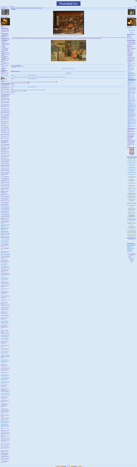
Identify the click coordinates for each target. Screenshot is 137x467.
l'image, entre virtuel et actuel (5, 153)
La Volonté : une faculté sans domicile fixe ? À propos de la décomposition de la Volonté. (131, 219)
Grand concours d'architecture (130, 46)
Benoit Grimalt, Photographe (131, 244)
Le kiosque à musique (131, 133)
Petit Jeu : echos (130, 130)
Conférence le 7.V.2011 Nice (131, 191)
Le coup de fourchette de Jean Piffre (5, 55)
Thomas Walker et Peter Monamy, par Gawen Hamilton (131, 83)
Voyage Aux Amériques (131, 140)
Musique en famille (131, 67)
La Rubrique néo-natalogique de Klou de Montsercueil (4, 71)
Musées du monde (131, 49)
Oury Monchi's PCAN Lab (130, 247)
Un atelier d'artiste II (131, 69)
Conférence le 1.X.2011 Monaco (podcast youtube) (5, 336)
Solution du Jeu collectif (131, 57)
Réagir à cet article (68, 73)
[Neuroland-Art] (68, 5)
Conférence (2, 421)
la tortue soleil (129, 250)
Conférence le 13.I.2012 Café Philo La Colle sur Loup (5, 382)
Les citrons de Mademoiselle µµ (129, 55)
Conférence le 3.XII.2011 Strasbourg (5, 375)
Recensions (3, 45)
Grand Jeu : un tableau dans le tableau (131, 60)
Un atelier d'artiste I (131, 68)
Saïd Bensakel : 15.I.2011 (131, 172)
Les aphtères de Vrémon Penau (5, 64)
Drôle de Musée (130, 53)
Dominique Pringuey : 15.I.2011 (131, 167)
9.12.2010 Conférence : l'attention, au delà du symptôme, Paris (5, 234)
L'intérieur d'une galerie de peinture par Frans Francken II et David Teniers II (132, 115)
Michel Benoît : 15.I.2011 (132, 165)
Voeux (129, 145)
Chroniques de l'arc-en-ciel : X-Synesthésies (5, 40)
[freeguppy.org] (63, 466)
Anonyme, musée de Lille (131, 92)
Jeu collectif (130, 56)
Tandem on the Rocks (131, 41)
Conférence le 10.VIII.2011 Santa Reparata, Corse (5, 322)
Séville (8, 209)
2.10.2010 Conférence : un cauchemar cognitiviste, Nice (5, 225)
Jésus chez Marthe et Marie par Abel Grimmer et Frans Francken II (132, 107)
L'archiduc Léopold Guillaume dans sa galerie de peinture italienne (132, 73)
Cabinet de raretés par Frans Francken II (131, 111)
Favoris (129, 36)
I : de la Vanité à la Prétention (5, 186)
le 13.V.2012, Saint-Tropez (5, 426)
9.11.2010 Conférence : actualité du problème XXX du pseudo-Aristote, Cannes (5, 228)
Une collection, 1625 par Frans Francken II (131, 103)
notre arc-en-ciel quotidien (132, 48)
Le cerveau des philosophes (3, 68)
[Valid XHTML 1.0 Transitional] (57, 466)
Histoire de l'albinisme (5, 48)
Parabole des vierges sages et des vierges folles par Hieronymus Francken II (132, 110)
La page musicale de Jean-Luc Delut (4, 57)
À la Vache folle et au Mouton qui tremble (130, 136)
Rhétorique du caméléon (5, 30)
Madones (129, 50)
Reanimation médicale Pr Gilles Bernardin (130, 249)
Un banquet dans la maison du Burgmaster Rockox (132, 105)
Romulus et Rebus (131, 58)
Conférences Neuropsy (5, 43)
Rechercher (131, 32)
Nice (4, 240)
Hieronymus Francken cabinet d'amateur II (131, 79)
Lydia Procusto (4, 62)
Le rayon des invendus (5, 65)
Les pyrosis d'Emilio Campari (4, 51)
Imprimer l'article (71, 68)
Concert (129, 70)
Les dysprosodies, (3, 206)
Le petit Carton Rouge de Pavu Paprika (5, 53)
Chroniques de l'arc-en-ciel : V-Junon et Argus (5, 34)
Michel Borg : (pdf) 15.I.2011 (132, 170)
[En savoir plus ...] (74, 466)
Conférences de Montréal (5, 44)
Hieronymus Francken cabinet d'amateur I (131, 78)
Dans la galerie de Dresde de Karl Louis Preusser (132, 119)
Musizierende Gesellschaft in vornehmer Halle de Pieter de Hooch (132, 123)
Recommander (130, 37)
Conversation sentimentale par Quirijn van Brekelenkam (132, 89)
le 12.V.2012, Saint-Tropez (5, 422)
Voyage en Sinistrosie (131, 141)
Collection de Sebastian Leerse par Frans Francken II (132, 100)
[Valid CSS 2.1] (79, 466)
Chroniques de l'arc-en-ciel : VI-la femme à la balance (5, 36)
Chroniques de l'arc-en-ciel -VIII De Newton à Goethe (5, 38)
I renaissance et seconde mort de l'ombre (5, 208)
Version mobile (130, 38)
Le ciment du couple (131, 144)
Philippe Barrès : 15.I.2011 (131, 163)
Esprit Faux (130, 139)
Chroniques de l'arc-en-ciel (5, 32)
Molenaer (129, 90)
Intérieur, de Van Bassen (131, 91)
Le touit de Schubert (5, 49)
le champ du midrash (130, 251)
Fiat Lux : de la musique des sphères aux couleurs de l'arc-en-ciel (5, 146)
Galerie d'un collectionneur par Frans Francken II (132, 113)
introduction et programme (132, 159)
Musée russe (130, 71)
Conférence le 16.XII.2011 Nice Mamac (5, 378)
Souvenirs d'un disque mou (5, 73)
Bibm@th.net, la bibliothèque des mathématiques (131, 246)
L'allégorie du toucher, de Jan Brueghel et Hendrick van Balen (131, 76)
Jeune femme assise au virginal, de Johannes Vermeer (131, 66)
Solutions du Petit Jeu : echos (131, 132)
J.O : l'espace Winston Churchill (131, 44)
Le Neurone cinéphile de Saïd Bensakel (5, 59)
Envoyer (132, 260)
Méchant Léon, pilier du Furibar (5, 61)
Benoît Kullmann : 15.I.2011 (131, 174)
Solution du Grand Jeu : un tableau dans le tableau (131, 129)
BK (29, 75)
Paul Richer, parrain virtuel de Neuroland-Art (4, 28)
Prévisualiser (66, 68)
